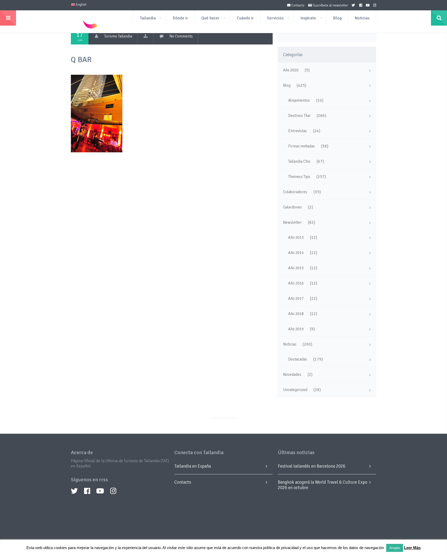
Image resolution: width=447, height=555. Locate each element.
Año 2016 (296, 283)
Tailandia (148, 18)
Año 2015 (296, 268)
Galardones (292, 207)
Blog (337, 18)
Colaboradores (295, 192)
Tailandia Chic (299, 161)
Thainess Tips (299, 176)
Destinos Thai (299, 115)
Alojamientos (299, 100)
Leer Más (412, 547)
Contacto (297, 5)
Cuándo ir (245, 18)
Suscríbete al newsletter (330, 5)
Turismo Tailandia (118, 36)
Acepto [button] (394, 548)
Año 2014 (296, 252)
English (80, 5)
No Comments (181, 36)
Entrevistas (297, 131)
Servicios (275, 18)
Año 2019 (296, 329)
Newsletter (292, 222)
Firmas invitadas (301, 146)
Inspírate (308, 18)
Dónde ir (180, 18)
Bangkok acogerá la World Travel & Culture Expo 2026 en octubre (322, 484)
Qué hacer (210, 18)
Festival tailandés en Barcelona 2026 (311, 466)
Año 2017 (296, 298)
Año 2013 (296, 237)
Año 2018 (296, 313)
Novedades (292, 374)
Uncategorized (295, 389)
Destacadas (297, 359)
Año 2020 (291, 70)
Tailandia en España (192, 466)
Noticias (362, 18)
